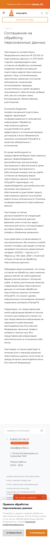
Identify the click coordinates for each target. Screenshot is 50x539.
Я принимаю (37, 533)
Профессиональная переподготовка (23, 476)
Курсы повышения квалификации (22, 484)
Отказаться (13, 533)
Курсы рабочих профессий (18, 480)
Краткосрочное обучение (17, 488)
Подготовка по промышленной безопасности (20, 493)
